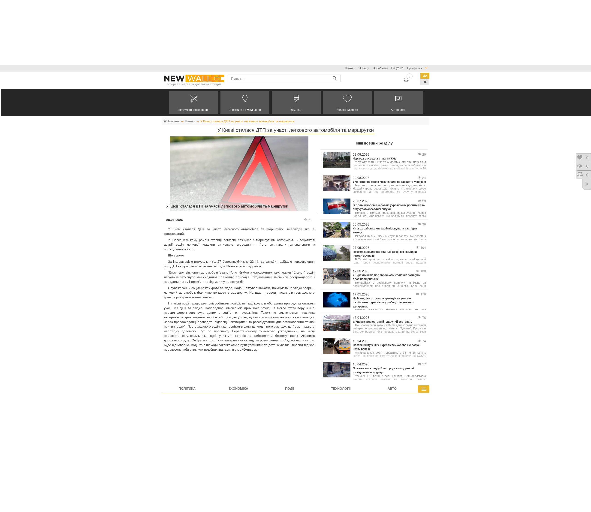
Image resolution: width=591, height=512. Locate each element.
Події (289, 388)
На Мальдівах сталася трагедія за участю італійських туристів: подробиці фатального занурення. (383, 302)
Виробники (380, 68)
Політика (187, 388)
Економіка (238, 388)
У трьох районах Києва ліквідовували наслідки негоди (385, 230)
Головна (173, 121)
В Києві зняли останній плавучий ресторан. (382, 322)
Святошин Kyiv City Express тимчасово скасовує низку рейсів (386, 347)
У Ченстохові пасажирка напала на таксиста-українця (389, 182)
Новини (350, 68)
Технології (341, 388)
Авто (392, 388)
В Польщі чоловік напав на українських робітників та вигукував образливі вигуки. (389, 207)
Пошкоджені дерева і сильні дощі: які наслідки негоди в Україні (385, 254)
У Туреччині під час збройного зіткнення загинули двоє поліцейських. (386, 277)
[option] (193, 102)
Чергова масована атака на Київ (374, 158)
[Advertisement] (138, 32)
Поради (364, 68)
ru (425, 82)
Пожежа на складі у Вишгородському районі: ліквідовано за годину (384, 370)
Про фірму (414, 68)
